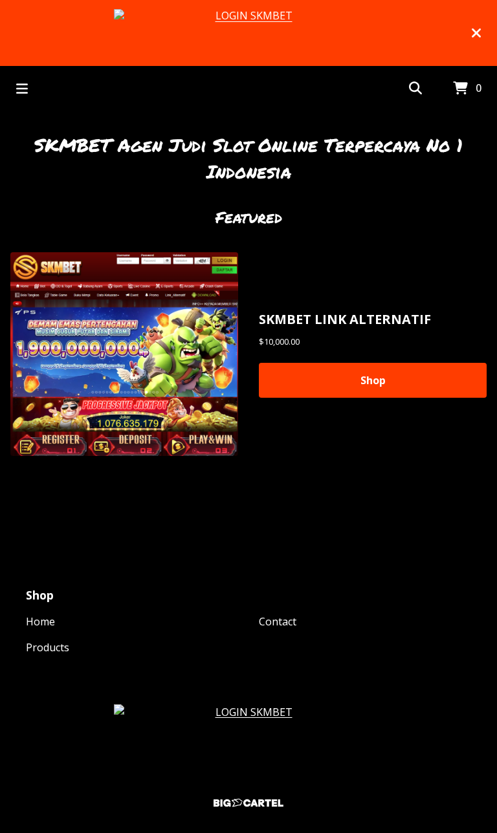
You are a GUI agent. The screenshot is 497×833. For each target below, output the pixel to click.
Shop (373, 380)
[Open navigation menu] (22, 88)
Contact (277, 621)
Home (40, 621)
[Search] (415, 88)
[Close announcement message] (476, 33)
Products (47, 647)
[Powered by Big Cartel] (248, 803)
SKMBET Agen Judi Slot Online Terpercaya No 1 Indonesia (248, 158)
